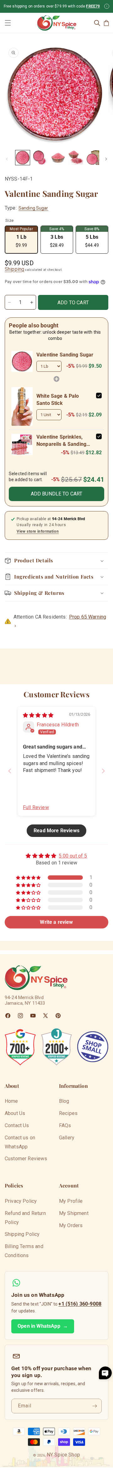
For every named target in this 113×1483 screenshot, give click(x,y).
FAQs (65, 1125)
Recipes (68, 1113)
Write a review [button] (56, 922)
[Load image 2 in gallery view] (40, 157)
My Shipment (74, 1213)
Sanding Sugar (33, 208)
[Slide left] (7, 159)
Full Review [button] (36, 807)
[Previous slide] (10, 771)
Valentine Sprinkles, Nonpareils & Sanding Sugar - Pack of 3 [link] (61, 441)
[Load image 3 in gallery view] (58, 157)
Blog (64, 1101)
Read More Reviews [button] (56, 831)
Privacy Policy (21, 1201)
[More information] (106, 6)
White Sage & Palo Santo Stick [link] (57, 399)
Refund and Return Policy (25, 1217)
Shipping (14, 269)
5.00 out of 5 (73, 856)
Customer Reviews (26, 1159)
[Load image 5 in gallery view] (93, 157)
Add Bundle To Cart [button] (57, 494)
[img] (38, 715)
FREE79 (93, 6)
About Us (15, 1113)
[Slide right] (106, 159)
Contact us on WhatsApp (20, 1142)
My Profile (71, 1201)
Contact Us (17, 1125)
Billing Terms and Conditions (24, 1250)
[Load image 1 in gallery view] (22, 157)
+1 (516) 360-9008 (79, 1304)
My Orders (71, 1225)
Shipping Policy (22, 1234)
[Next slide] (103, 771)
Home (11, 1101)
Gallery (66, 1138)
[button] (8, 23)
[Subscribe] (94, 1406)
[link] (22, 361)
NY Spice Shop (63, 1455)
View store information (38, 531)
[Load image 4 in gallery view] (75, 157)
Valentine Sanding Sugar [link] (65, 355)
